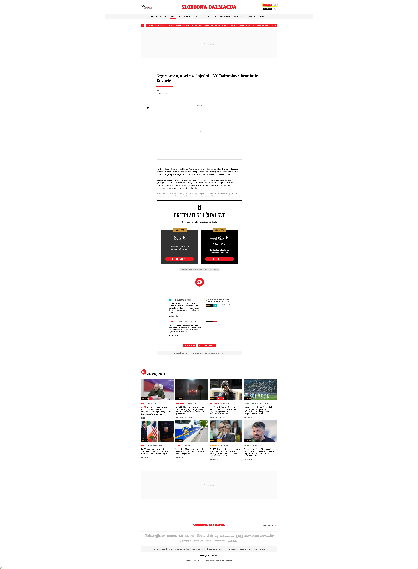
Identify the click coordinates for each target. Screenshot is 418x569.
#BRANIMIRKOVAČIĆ (206, 345)
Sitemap (262, 549)
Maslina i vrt (225, 16)
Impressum (213, 549)
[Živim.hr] (201, 536)
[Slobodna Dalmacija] (209, 7)
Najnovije (163, 16)
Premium (153, 16)
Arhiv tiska (252, 16)
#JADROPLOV (190, 345)
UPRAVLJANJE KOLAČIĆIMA (209, 556)
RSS (255, 549)
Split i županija (184, 16)
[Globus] (190, 536)
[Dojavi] (146, 7)
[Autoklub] (251, 536)
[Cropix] (185, 540)
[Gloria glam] (216, 536)
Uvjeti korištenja (159, 549)
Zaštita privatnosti (199, 549)
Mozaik (206, 16)
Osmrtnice (264, 16)
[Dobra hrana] (227, 536)
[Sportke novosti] (180, 536)
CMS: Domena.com (227, 560)
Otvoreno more (239, 16)
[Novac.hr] (267, 536)
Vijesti (172, 16)
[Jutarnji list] (154, 536)
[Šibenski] (233, 540)
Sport (214, 16)
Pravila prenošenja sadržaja (178, 549)
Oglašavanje (232, 549)
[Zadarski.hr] (219, 540)
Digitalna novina (245, 549)
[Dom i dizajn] (239, 536)
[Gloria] (209, 536)
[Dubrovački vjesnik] (202, 540)
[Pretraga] (275, 9)
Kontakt (222, 549)
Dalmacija (196, 16)
